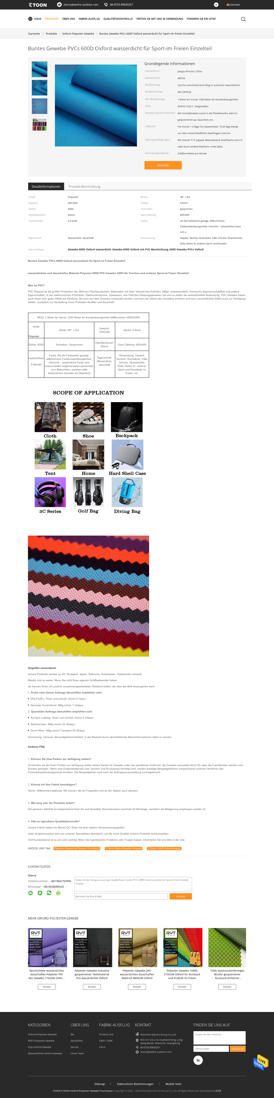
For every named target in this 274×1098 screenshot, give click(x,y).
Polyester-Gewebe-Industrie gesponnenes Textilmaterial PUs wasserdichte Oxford (92, 974)
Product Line (106, 1034)
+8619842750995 (60, 881)
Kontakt (163, 165)
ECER (218, 1090)
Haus (37, 18)
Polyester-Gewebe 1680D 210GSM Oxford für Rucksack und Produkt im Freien (182, 974)
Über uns (68, 18)
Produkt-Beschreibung (84, 186)
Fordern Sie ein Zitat (201, 18)
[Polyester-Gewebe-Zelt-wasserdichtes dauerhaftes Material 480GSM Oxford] (137, 947)
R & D (102, 1047)
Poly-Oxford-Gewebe (39, 1047)
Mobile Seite (173, 1084)
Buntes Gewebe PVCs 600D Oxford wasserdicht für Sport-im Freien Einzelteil (147, 33)
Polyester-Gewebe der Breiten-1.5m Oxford (76, 848)
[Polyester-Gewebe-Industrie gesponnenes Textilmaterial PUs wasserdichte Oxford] (92, 947)
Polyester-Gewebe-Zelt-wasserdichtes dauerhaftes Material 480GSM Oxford (137, 974)
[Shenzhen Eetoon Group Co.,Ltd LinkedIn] (217, 4)
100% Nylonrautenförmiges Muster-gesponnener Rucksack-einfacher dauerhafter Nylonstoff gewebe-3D (227, 978)
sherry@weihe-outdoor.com (81, 4)
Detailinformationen (46, 186)
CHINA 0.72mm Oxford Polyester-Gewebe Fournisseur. (83, 1090)
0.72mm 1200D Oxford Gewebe (164, 848)
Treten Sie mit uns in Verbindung (159, 18)
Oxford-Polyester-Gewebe (42, 1034)
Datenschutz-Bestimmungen (135, 1084)
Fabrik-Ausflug (89, 18)
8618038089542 (54, 886)
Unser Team (77, 1053)
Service (74, 1047)
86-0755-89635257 (121, 5)
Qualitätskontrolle (118, 18)
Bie (72, 1034)
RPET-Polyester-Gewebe (41, 1040)
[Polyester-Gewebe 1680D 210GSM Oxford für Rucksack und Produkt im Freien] (182, 947)
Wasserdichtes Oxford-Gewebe (45, 1053)
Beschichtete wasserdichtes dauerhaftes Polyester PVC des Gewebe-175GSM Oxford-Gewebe (47, 976)
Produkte (52, 18)
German (235, 4)
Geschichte (77, 1040)
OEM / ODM (105, 1040)
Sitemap (100, 1084)
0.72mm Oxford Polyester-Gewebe (123, 848)
